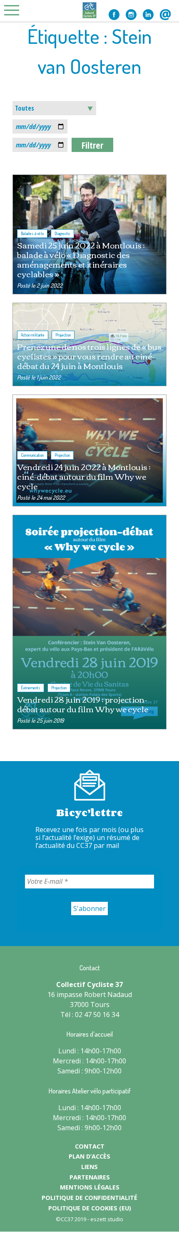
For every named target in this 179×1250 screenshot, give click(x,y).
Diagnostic (62, 233)
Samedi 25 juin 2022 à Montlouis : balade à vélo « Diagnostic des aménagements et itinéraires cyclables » (81, 259)
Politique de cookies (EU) (89, 1208)
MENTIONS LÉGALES (89, 1187)
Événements (30, 687)
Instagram (131, 14)
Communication (32, 455)
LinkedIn (148, 14)
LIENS (89, 1167)
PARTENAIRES (90, 1177)
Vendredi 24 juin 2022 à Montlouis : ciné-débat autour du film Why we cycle (84, 476)
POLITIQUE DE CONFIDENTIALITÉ (89, 1198)
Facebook (114, 14)
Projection (63, 334)
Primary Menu (14, 10)
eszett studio (106, 1219)
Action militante (33, 334)
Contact (165, 14)
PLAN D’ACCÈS (89, 1156)
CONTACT (89, 1146)
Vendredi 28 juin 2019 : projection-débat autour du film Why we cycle (82, 704)
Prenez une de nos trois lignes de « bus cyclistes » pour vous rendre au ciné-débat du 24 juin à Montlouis (89, 356)
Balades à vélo (32, 233)
